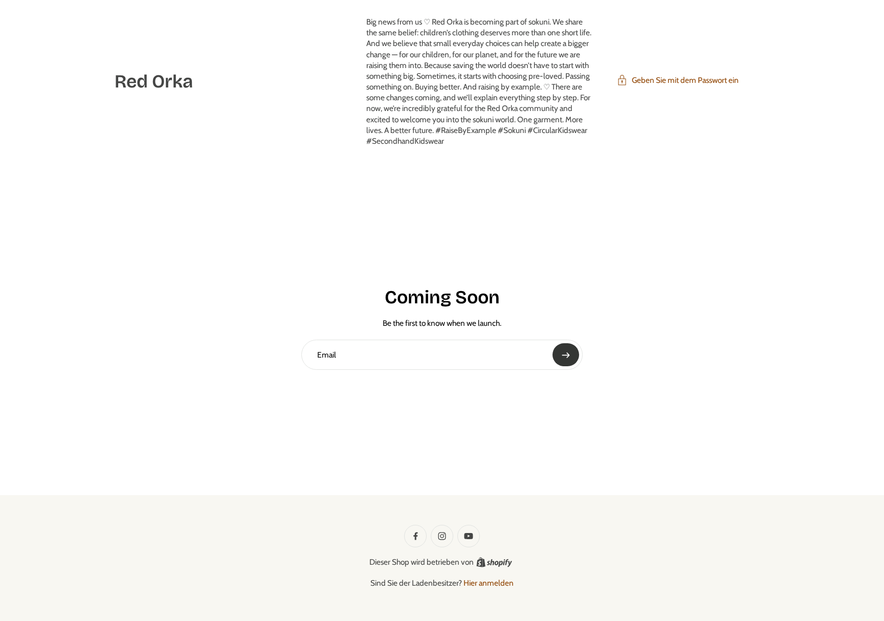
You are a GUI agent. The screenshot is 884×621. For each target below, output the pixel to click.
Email (326, 354)
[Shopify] (494, 562)
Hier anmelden (488, 583)
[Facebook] (415, 536)
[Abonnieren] (565, 354)
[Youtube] (468, 536)
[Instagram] (442, 536)
